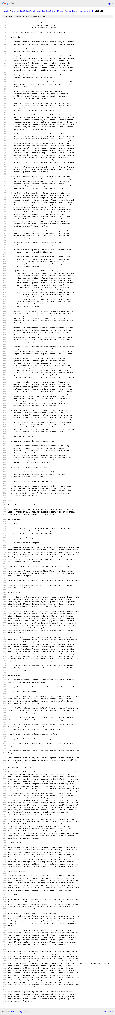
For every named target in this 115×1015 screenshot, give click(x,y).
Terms (26, 1011)
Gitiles (13, 1011)
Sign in (110, 3)
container (73, 11)
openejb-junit (86, 11)
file (48, 16)
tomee (14, 11)
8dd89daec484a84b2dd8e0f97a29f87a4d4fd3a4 (42, 11)
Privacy (19, 1011)
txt (105, 1011)
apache (5, 11)
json (111, 1011)
